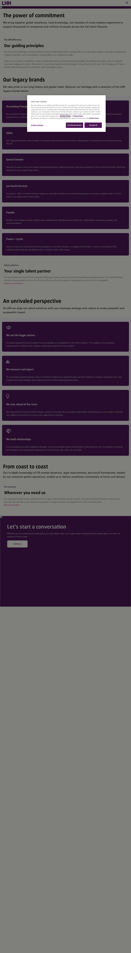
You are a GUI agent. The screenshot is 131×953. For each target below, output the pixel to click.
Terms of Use (94, 118)
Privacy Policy (78, 116)
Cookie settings (37, 125)
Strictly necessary (74, 125)
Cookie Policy (65, 116)
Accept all (93, 125)
